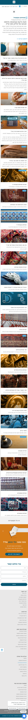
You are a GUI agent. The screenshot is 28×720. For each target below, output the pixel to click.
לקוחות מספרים (22, 597)
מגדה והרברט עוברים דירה (19, 410)
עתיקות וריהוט (23, 667)
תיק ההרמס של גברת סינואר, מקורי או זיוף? (15, 58)
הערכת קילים (23, 329)
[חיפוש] (19, 6)
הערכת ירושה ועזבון (22, 687)
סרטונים (25, 673)
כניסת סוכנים (23, 607)
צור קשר (24, 605)
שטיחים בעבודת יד (21, 225)
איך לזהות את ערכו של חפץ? (19, 307)
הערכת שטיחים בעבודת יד (19, 184)
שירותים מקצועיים (22, 599)
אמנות (25, 658)
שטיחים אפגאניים (22, 513)
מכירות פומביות (22, 451)
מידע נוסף (24, 676)
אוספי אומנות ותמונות (22, 633)
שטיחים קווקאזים (22, 493)
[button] (2, 650)
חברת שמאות (23, 692)
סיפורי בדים (23, 430)
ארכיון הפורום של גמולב (21, 646)
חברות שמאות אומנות (21, 694)
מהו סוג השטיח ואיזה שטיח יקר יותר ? (16, 245)
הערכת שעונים (23, 640)
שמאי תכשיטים (23, 631)
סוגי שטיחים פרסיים (21, 350)
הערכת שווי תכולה (22, 689)
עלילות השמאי (23, 671)
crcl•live (4, 715)
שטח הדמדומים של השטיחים (18, 204)
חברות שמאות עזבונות (21, 696)
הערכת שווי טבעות (22, 638)
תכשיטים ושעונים (23, 660)
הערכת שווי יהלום (23, 642)
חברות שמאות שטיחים (20, 267)
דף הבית (24, 20)
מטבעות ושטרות (23, 669)
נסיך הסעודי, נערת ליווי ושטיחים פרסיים (16, 390)
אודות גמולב (23, 595)
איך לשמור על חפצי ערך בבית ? (18, 160)
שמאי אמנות (24, 700)
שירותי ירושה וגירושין (22, 624)
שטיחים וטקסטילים (22, 662)
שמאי (25, 685)
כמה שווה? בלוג (22, 601)
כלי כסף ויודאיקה (23, 665)
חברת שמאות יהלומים (21, 635)
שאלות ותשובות (22, 603)
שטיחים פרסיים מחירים (20, 370)
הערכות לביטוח (23, 620)
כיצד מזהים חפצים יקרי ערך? (19, 131)
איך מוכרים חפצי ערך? (21, 107)
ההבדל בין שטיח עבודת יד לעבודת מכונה (15, 287)
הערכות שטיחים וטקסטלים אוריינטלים (16, 473)
